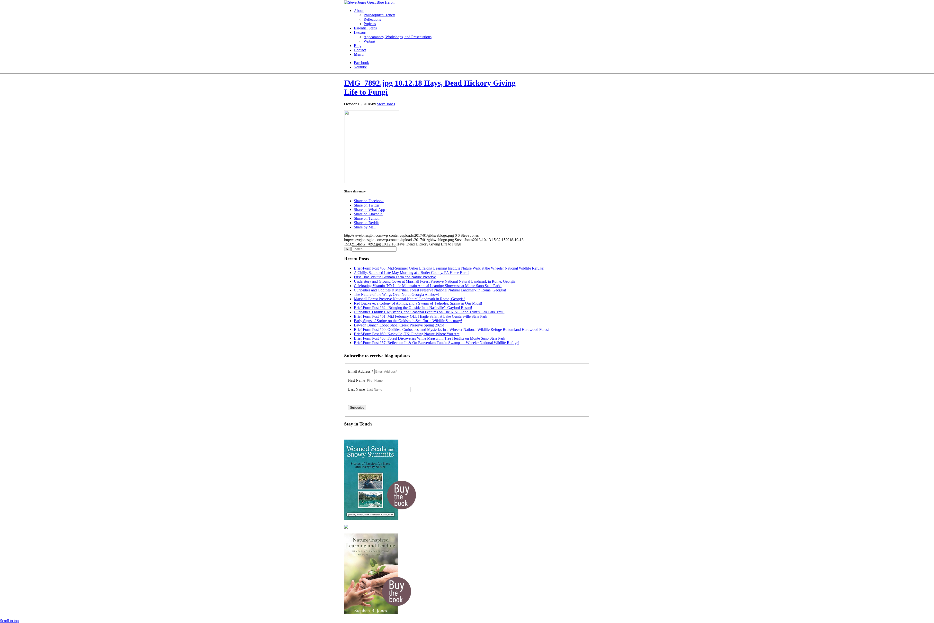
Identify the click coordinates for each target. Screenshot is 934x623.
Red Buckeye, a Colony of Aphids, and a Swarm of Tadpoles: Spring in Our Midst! (418, 303)
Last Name (356, 389)
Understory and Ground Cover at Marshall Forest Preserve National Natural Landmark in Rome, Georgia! (435, 281)
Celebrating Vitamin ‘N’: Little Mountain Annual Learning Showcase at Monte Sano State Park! (428, 286)
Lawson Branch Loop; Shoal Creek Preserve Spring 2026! (399, 325)
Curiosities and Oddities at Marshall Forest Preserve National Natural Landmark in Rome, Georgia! (430, 290)
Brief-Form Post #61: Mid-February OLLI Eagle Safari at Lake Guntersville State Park (420, 316)
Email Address (360, 371)
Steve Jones (386, 104)
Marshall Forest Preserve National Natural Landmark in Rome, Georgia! (409, 299)
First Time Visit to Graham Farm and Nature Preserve (395, 277)
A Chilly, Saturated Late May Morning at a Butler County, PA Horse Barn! (411, 273)
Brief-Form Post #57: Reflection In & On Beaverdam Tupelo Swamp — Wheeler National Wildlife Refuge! (436, 343)
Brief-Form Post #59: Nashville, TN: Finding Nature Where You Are (406, 334)
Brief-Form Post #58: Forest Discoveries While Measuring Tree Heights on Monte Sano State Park (429, 338)
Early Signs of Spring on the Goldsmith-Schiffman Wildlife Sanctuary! (408, 321)
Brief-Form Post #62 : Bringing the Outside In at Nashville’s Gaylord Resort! (413, 308)
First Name (356, 380)
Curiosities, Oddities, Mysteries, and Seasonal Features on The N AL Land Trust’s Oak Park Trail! (429, 312)
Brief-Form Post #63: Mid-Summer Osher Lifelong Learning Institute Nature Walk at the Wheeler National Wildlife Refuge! (449, 268)
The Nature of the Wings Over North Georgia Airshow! (396, 294)
